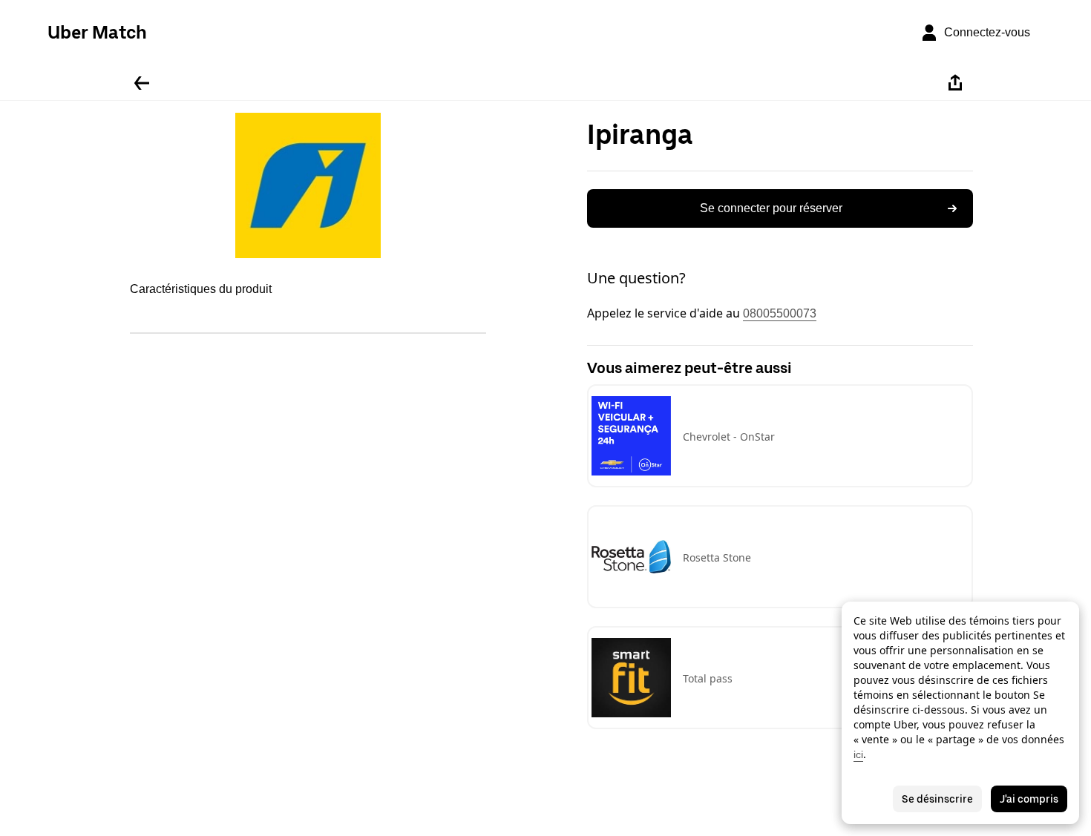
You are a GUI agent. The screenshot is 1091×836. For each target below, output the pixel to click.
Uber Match (97, 32)
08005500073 (779, 313)
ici (858, 754)
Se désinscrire (937, 799)
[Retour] (142, 83)
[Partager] (955, 83)
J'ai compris (1029, 799)
